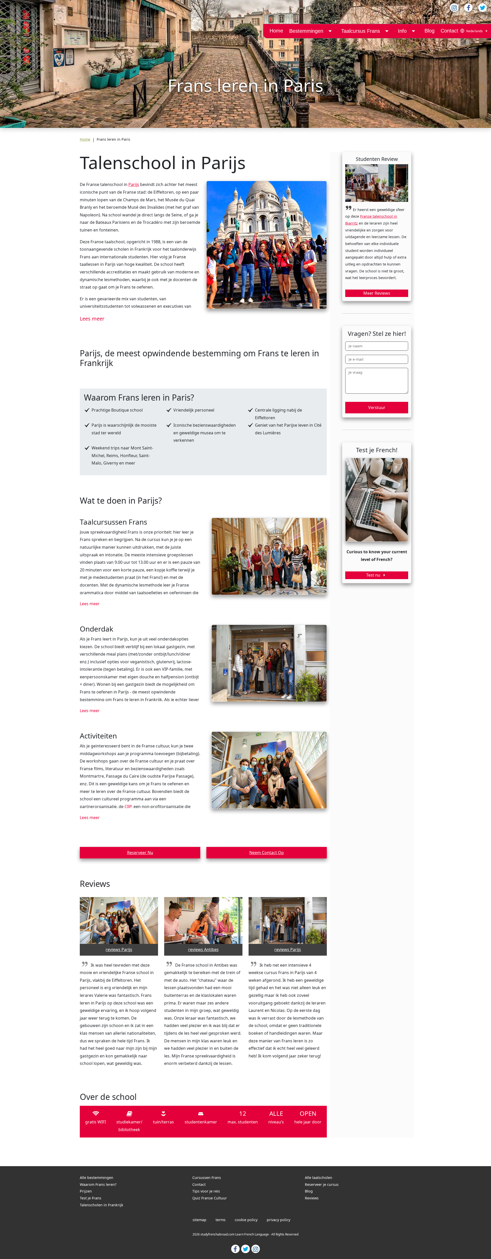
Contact (449, 31)
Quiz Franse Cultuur (209, 1198)
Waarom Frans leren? (98, 1184)
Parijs (133, 184)
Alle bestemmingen (96, 1177)
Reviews (312, 1198)
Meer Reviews (376, 293)
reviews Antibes (203, 949)
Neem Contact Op (266, 852)
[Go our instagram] (454, 7)
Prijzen (86, 1191)
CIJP (128, 806)
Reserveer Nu (140, 852)
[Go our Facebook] (468, 7)
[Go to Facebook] (235, 1249)
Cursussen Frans (206, 1177)
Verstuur (376, 407)
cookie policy (246, 1219)
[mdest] (330, 31)
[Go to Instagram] (255, 1249)
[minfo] (413, 31)
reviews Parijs (119, 949)
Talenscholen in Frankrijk (101, 1204)
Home (276, 31)
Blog (429, 31)
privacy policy (278, 1219)
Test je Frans (90, 1198)
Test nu (373, 575)
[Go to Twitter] (245, 1249)
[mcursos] (387, 31)
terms (221, 1219)
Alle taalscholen (318, 1177)
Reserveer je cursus (322, 1184)
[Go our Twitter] (482, 7)
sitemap (199, 1219)
